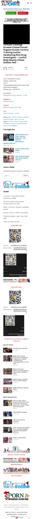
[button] (28, 3)
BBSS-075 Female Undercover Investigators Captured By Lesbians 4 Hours (21, 371)
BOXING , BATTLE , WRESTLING (13, 213)
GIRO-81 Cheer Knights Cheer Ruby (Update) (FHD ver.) (22, 158)
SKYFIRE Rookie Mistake (20, 348)
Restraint (22, 123)
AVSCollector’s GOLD (12, 121)
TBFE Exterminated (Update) (19, 420)
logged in (14, 171)
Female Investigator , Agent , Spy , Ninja (13, 119)
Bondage (20, 121)
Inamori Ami (13, 123)
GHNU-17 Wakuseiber (19, 438)
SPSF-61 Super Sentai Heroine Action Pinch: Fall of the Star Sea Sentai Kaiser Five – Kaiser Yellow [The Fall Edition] (21, 403)
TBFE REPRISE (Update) (20, 412)
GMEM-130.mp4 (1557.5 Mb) (12, 107)
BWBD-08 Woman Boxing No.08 (20, 388)
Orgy (18, 123)
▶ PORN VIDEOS (22, 514)
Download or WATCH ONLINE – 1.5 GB (15, 95)
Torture (5, 125)
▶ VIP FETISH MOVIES (22, 512)
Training (10, 125)
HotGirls (10, 67)
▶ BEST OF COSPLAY (11, 512)
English (20, 517)
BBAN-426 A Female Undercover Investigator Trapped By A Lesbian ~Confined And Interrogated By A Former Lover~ (21, 359)
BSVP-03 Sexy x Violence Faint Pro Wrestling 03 (20, 380)
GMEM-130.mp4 (8, 101)
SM (26, 123)
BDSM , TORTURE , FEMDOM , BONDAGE (18, 117)
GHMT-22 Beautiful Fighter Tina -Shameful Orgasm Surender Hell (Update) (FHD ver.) (21, 430)
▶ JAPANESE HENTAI (12, 514)
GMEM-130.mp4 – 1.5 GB (11, 113)
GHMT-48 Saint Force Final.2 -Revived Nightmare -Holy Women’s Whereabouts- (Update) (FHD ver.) (15, 139)
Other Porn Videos (9, 222)
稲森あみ (15, 125)
